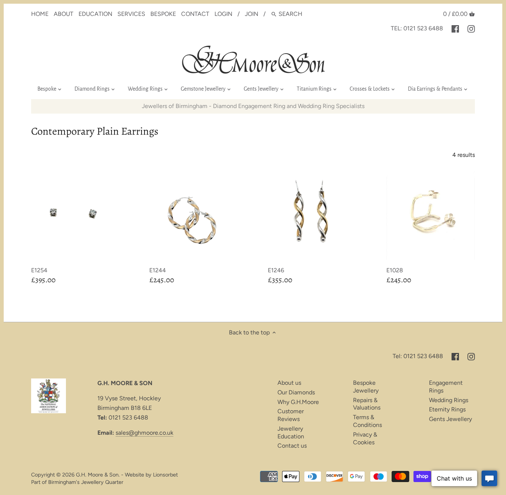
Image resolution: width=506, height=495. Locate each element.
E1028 (394, 270)
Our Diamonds (296, 392)
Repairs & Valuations (366, 404)
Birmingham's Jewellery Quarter (85, 482)
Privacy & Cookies (365, 438)
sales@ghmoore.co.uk (144, 432)
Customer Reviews (290, 415)
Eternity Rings (447, 409)
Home (40, 13)
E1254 (39, 270)
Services (131, 13)
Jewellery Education (290, 432)
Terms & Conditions (367, 421)
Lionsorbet (165, 474)
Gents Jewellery (450, 418)
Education (95, 13)
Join (251, 13)
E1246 (276, 270)
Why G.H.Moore (298, 401)
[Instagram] (471, 28)
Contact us (292, 445)
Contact (195, 13)
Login (223, 13)
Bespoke (163, 13)
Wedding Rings (448, 400)
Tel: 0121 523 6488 (417, 28)
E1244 (157, 270)
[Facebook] (455, 28)
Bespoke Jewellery (366, 386)
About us (289, 382)
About (63, 13)
